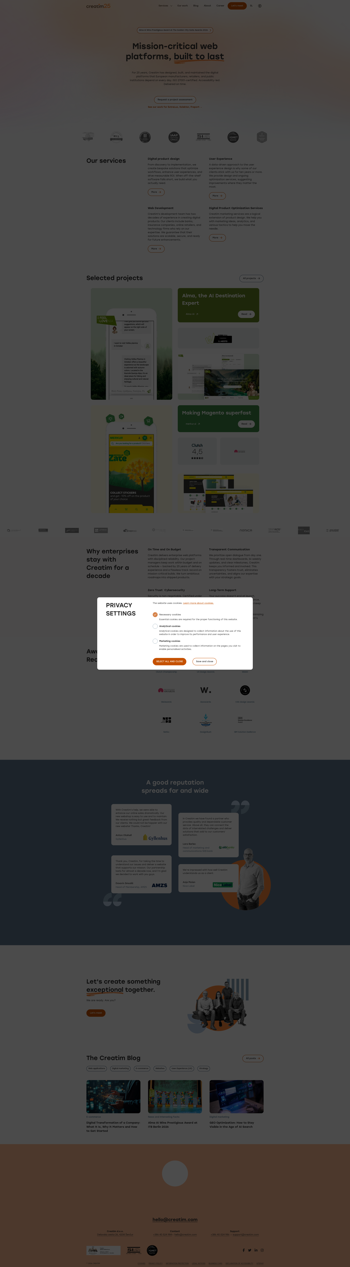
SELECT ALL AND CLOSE (169, 662)
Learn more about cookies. (198, 603)
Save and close (204, 662)
